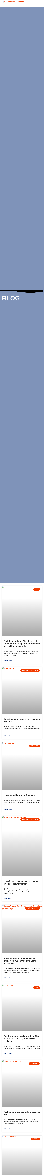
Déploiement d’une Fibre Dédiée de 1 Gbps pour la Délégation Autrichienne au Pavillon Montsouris (22, 643)
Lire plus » (8, 660)
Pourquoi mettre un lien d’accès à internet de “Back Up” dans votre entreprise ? (20, 961)
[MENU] (40, 4)
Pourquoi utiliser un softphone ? (19, 795)
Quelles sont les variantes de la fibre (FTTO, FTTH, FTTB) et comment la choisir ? (21, 1038)
